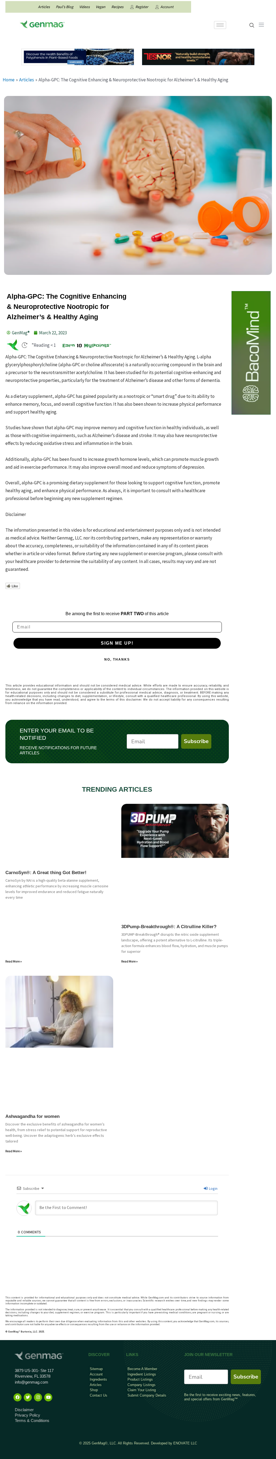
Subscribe (196, 741)
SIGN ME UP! (117, 643)
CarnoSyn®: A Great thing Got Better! (46, 872)
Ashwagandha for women (32, 1116)
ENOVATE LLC (185, 1443)
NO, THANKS (117, 659)
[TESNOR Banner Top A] (198, 56)
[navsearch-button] (252, 26)
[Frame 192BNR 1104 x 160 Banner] (77, 56)
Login (213, 1188)
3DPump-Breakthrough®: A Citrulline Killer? (168, 926)
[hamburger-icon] (220, 25)
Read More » (13, 961)
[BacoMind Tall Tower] (251, 352)
